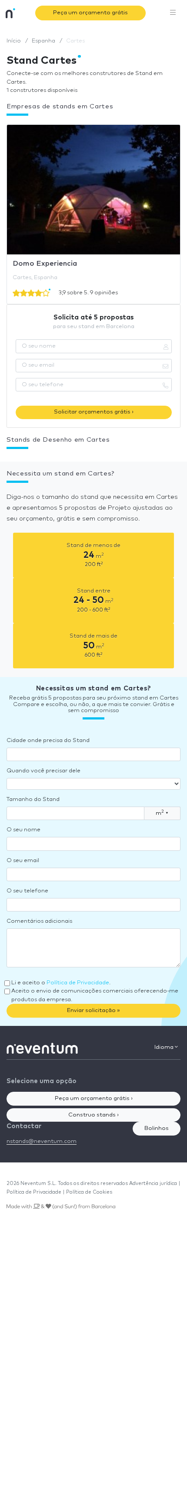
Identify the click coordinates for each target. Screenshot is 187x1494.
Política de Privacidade (78, 983)
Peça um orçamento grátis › (94, 1098)
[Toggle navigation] (173, 13)
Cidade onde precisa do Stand (48, 740)
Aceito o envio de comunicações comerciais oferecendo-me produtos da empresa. (94, 995)
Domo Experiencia (45, 263)
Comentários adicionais (39, 921)
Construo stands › (93, 1115)
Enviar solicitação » (93, 1010)
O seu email (23, 860)
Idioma (164, 1047)
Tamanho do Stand (33, 799)
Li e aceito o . (60, 983)
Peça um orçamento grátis (90, 13)
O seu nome (23, 830)
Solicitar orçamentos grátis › (94, 412)
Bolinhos (156, 1128)
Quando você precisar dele (43, 771)
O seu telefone (27, 891)
